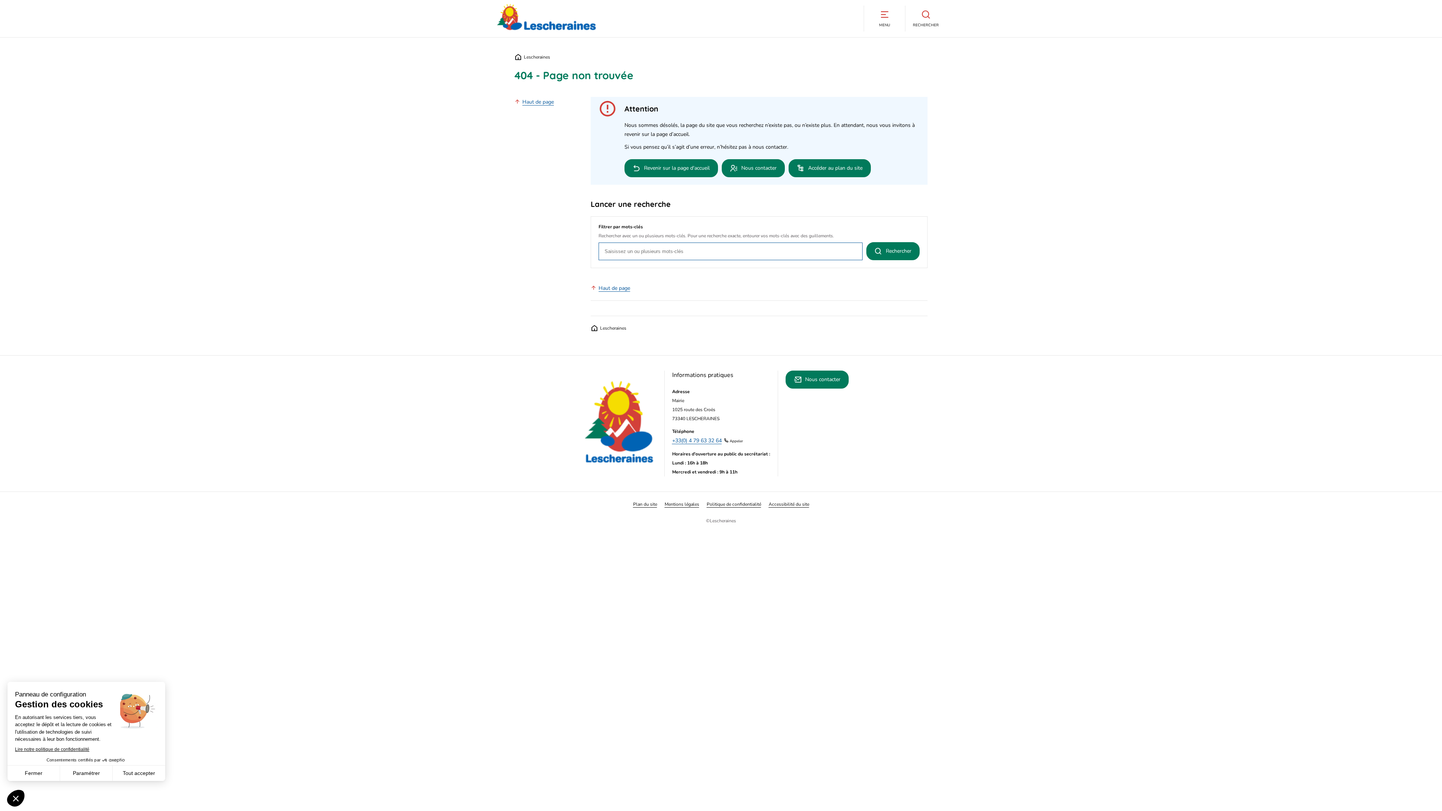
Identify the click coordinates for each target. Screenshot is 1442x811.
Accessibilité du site (789, 504)
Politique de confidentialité (734, 504)
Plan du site (645, 504)
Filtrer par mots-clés (621, 226)
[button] (884, 19)
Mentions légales (682, 504)
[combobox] (731, 251)
